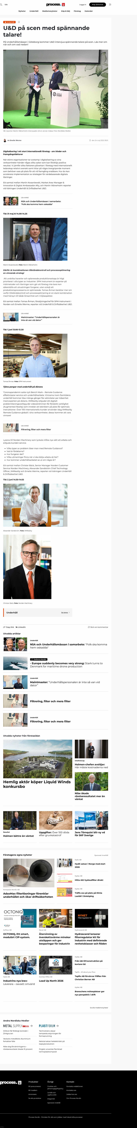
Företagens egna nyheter (17, 855)
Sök (6, 5)
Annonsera (32, 1094)
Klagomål (51, 1099)
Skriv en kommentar (99, 627)
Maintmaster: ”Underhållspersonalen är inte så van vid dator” (40, 318)
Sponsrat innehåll (53, 1103)
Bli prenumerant (34, 1086)
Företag (77, 11)
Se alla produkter (34, 1098)
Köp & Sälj (65, 11)
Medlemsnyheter (49, 11)
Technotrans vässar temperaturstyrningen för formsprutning (50, 1033)
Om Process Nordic (73, 1098)
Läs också (25, 198)
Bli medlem (32, 1090)
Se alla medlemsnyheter (99, 1008)
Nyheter (22, 11)
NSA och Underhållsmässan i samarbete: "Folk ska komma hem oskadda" (41, 202)
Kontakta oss (71, 1090)
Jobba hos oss (71, 1094)
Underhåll (34, 11)
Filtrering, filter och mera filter (36, 429)
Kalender (89, 11)
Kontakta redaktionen (74, 1086)
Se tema (64, 612)
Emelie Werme (15, 140)
